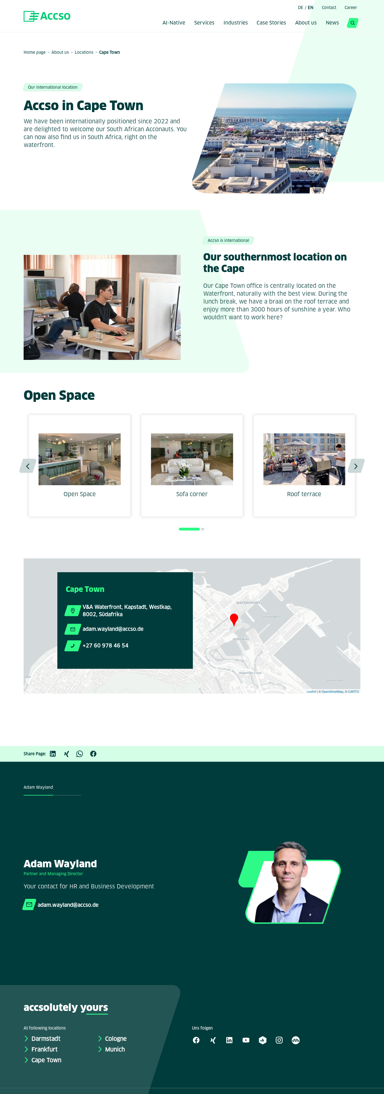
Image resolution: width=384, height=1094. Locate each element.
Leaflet (311, 691)
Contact (329, 8)
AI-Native (173, 23)
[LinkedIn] (55, 754)
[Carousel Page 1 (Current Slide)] (189, 529)
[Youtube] (246, 1040)
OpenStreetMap (332, 691)
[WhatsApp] (82, 754)
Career (351, 8)
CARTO (353, 691)
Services (204, 23)
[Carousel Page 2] (202, 529)
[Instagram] (279, 1040)
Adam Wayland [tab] (38, 787)
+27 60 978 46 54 (105, 645)
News (332, 23)
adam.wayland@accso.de (113, 629)
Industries (235, 23)
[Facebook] (96, 754)
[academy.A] (262, 1040)
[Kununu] (296, 1040)
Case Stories (271, 23)
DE (300, 8)
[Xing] (69, 754)
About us (306, 23)
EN (310, 8)
